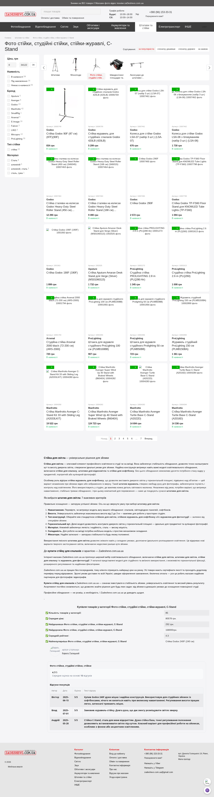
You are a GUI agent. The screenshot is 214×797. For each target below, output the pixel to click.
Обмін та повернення (73, 18)
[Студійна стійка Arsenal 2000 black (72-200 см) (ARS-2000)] (63, 313)
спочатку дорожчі (186, 49)
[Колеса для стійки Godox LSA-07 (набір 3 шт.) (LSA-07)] (147, 105)
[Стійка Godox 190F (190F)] (63, 244)
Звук (75, 26)
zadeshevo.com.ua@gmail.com (158, 772)
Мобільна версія (15, 767)
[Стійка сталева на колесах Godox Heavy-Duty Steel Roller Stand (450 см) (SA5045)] (63, 174)
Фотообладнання (21, 26)
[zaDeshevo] (20, 752)
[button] (211, 3)
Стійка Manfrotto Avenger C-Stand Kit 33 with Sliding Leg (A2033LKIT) (63, 415)
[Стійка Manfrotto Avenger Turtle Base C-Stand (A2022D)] (147, 383)
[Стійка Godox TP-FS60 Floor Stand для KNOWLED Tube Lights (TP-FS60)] (189, 174)
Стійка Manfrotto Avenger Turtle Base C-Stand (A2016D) (187, 415)
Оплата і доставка (50, 18)
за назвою (203, 49)
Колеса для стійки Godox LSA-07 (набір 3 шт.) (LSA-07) (146, 137)
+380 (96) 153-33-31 (160, 12)
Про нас (113, 769)
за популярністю (146, 49)
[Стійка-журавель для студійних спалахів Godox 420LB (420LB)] (105, 105)
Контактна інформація (119, 765)
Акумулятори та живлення (120, 26)
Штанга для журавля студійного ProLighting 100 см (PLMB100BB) (104, 345)
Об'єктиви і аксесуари (93, 26)
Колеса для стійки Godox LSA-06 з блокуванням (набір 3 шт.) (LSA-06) (187, 137)
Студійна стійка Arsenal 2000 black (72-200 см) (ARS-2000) (60, 345)
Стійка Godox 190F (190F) (62, 272)
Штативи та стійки (145, 26)
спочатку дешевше (166, 49)
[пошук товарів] (98, 11)
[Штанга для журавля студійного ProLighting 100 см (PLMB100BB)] (105, 313)
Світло (64, 26)
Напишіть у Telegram (154, 768)
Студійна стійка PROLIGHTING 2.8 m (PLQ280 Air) (142, 276)
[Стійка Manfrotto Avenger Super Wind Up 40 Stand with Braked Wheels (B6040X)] (105, 383)
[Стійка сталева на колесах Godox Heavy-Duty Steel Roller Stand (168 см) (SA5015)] (105, 174)
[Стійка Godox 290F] (147, 174)
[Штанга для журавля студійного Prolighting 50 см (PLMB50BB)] (147, 313)
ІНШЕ (188, 26)
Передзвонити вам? (154, 16)
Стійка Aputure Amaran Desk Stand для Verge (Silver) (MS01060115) (105, 276)
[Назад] (44, 67)
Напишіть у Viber (152, 763)
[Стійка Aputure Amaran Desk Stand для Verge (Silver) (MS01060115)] (105, 244)
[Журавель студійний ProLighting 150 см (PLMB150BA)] (189, 313)
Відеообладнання (45, 26)
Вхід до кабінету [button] (117, 753)
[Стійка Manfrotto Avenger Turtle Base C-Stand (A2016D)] (189, 383)
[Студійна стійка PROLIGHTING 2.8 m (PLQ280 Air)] (147, 244)
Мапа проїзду (184, 759)
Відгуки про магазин (118, 773)
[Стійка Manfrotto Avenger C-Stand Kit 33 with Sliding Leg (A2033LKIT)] (63, 383)
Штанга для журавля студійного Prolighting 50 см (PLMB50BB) (147, 345)
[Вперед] (209, 68)
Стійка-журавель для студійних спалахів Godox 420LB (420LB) (104, 137)
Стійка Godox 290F (141, 203)
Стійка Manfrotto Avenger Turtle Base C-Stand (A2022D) (145, 415)
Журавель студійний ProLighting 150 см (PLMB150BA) (184, 345)
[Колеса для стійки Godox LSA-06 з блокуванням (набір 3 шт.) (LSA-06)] (189, 105)
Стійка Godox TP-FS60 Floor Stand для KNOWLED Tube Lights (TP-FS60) (189, 207)
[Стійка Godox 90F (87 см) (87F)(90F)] (63, 105)
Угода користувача (118, 777)
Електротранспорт (169, 26)
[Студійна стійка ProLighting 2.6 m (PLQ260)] (189, 244)
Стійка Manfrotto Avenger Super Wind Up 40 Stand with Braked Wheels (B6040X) (105, 415)
